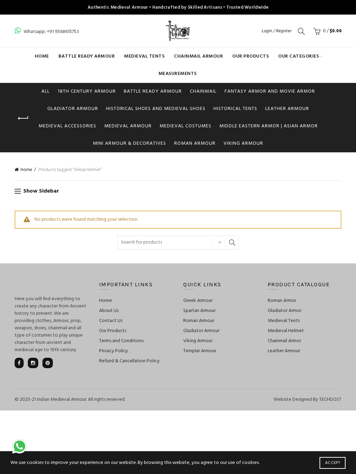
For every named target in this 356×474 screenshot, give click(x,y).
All (45, 91)
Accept (332, 462)
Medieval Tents (144, 56)
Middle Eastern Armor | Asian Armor (268, 126)
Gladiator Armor (284, 311)
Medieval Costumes (185, 126)
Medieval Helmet (286, 331)
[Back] (23, 118)
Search (232, 242)
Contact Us (110, 321)
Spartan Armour (199, 311)
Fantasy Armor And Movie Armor (270, 91)
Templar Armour (199, 351)
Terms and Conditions (121, 341)
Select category (218, 242)
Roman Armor (282, 301)
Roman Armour (195, 143)
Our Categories (298, 56)
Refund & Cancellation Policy (129, 361)
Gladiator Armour (72, 109)
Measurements (178, 74)
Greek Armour (197, 301)
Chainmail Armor (284, 341)
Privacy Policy (113, 351)
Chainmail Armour (198, 56)
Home (42, 56)
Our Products (250, 56)
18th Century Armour (87, 91)
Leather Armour (287, 109)
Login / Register (276, 31)
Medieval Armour (128, 126)
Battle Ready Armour (86, 56)
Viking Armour (243, 143)
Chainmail (203, 91)
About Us (109, 311)
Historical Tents (235, 109)
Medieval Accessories (67, 126)
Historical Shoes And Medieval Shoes (155, 109)
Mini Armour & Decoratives (129, 143)
